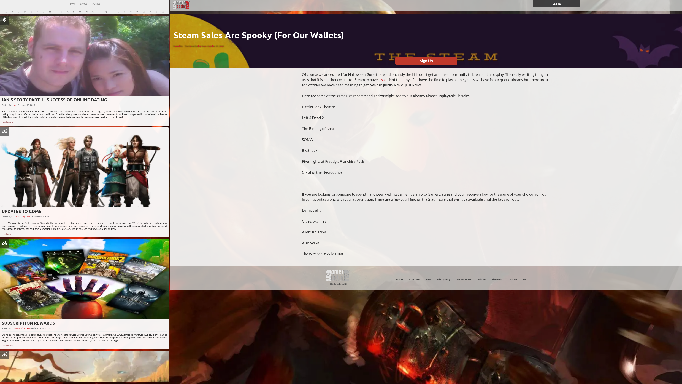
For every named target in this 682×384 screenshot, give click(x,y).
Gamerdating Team (22, 216)
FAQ (525, 279)
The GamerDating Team (195, 46)
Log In (556, 4)
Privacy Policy (443, 279)
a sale (383, 79)
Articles (399, 279)
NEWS (72, 3)
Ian (14, 105)
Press (428, 279)
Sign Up (426, 60)
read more (7, 122)
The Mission (497, 279)
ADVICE (96, 3)
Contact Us (414, 279)
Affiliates (482, 279)
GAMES (83, 3)
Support (513, 279)
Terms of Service (463, 279)
